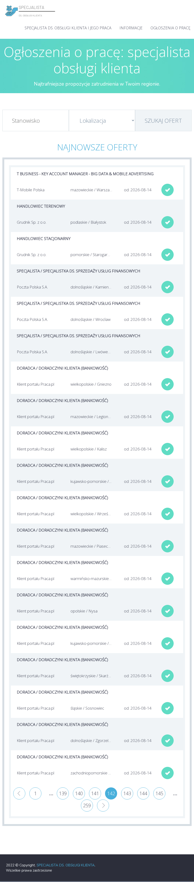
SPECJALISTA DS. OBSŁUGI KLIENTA (66, 865)
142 (111, 793)
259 (87, 805)
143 (127, 793)
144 (143, 793)
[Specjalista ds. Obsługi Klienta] (30, 4)
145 (159, 793)
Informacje (130, 28)
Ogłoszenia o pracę (170, 28)
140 (79, 793)
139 (63, 793)
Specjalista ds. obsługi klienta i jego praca (68, 28)
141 (95, 793)
